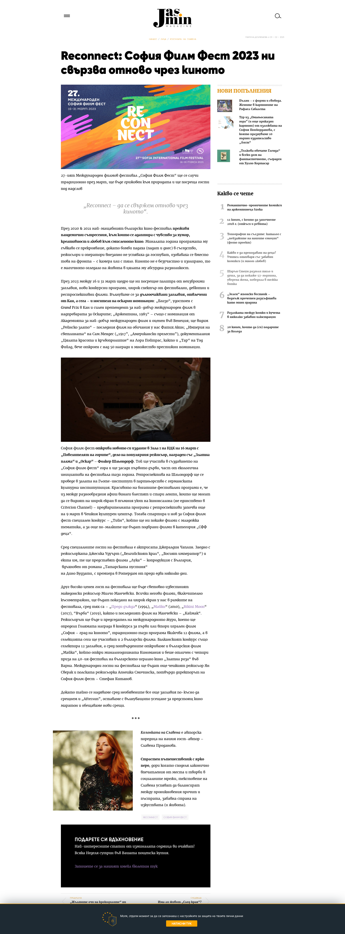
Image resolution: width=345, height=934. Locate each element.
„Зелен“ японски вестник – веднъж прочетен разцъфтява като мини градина (251, 298)
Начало (153, 39)
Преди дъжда (123, 606)
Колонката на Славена (183, 39)
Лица (163, 39)
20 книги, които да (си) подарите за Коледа (253, 329)
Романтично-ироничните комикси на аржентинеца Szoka (254, 207)
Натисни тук (182, 923)
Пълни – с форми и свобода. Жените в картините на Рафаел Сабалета (260, 105)
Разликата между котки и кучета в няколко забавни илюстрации (253, 315)
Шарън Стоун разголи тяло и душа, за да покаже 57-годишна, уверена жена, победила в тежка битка (252, 278)
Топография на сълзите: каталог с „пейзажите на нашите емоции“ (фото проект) (254, 238)
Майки (159, 606)
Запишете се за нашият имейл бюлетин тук (116, 866)
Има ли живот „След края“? (179, 900)
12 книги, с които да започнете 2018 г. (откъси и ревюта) (251, 221)
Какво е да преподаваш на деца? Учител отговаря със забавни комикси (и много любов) (251, 257)
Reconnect (150, 817)
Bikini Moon (194, 606)
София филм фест (175, 817)
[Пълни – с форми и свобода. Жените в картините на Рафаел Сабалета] (224, 106)
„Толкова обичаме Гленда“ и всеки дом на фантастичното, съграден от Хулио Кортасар (260, 157)
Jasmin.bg (172, 18)
